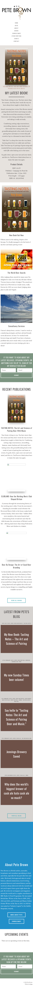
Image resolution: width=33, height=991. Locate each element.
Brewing (28, 660)
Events (16, 38)
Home (16, 23)
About (16, 28)
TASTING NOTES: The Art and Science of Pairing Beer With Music (16, 429)
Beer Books (28, 698)
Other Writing (16, 36)
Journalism (15, 661)
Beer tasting (14, 700)
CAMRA (20, 700)
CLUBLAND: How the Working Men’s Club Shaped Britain (16, 498)
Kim (31, 984)
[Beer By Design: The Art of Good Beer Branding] (16, 546)
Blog (16, 25)
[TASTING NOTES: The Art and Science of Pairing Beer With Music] (16, 408)
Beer (12, 623)
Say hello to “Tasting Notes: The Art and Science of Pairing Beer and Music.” (16, 717)
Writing (16, 701)
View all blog (16, 816)
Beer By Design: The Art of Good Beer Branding (16, 566)
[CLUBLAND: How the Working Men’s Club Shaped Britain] (16, 478)
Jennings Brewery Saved (16, 754)
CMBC (27, 775)
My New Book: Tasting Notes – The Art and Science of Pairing (16, 639)
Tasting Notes (27, 623)
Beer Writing (21, 660)
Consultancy (16, 33)
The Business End (26, 738)
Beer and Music (18, 623)
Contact (16, 41)
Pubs (20, 661)
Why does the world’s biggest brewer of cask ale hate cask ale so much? (16, 791)
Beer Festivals (6, 700)
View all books (16, 600)
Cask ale (18, 738)
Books (16, 31)
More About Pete (16, 915)
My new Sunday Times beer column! (16, 677)
